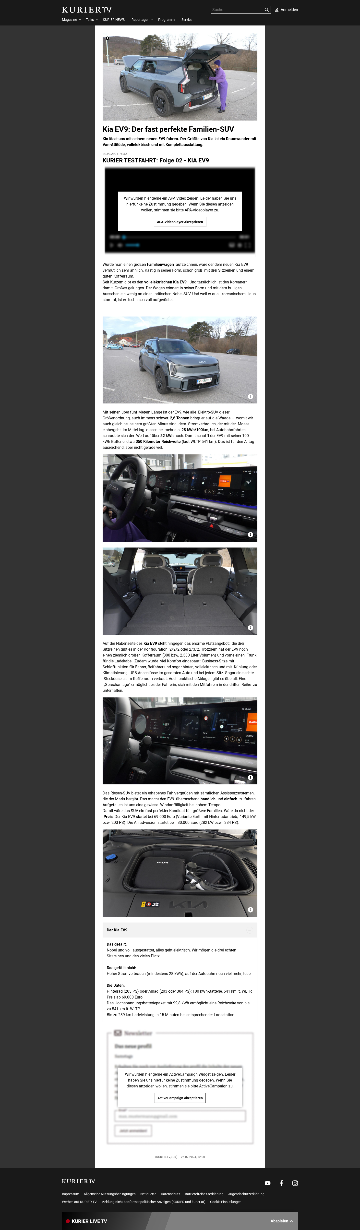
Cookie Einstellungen (225, 1202)
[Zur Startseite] (87, 10)
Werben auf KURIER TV (79, 1202)
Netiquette (148, 1194)
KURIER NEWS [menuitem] (114, 20)
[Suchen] (267, 9)
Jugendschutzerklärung (246, 1194)
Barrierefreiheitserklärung (204, 1194)
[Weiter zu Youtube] (268, 1183)
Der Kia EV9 (117, 930)
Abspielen (279, 1221)
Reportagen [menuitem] (140, 20)
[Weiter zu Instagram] (295, 1183)
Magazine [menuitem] (69, 20)
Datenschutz (170, 1194)
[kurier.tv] (78, 1181)
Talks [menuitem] (90, 20)
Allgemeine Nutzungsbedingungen (110, 1194)
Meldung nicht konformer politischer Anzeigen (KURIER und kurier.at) (153, 1202)
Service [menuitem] (186, 20)
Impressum (70, 1194)
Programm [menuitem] (166, 20)
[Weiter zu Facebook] (281, 1183)
